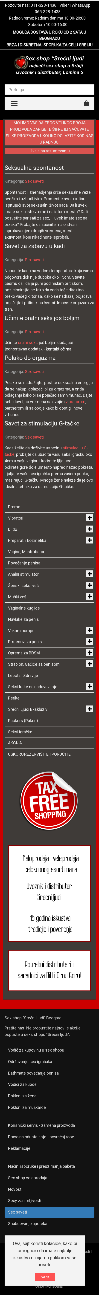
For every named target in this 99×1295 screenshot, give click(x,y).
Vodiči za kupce (22, 1084)
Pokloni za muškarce (27, 1107)
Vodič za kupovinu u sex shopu (36, 1050)
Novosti (15, 1189)
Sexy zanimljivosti (24, 1200)
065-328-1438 (48, 11)
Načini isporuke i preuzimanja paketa (41, 1166)
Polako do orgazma (30, 357)
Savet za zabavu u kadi (35, 246)
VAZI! (45, 1277)
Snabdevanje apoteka (27, 1223)
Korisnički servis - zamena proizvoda (41, 1125)
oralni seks (28, 342)
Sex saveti (34, 181)
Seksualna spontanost (34, 167)
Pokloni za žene (22, 1095)
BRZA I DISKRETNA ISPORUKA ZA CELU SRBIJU (50, 44)
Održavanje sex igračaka (30, 1061)
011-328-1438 (43, 5)
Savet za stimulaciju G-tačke (42, 423)
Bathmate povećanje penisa (33, 1073)
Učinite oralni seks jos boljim (42, 318)
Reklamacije (19, 1148)
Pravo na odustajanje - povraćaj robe (41, 1136)
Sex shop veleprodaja (27, 1177)
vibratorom (75, 401)
